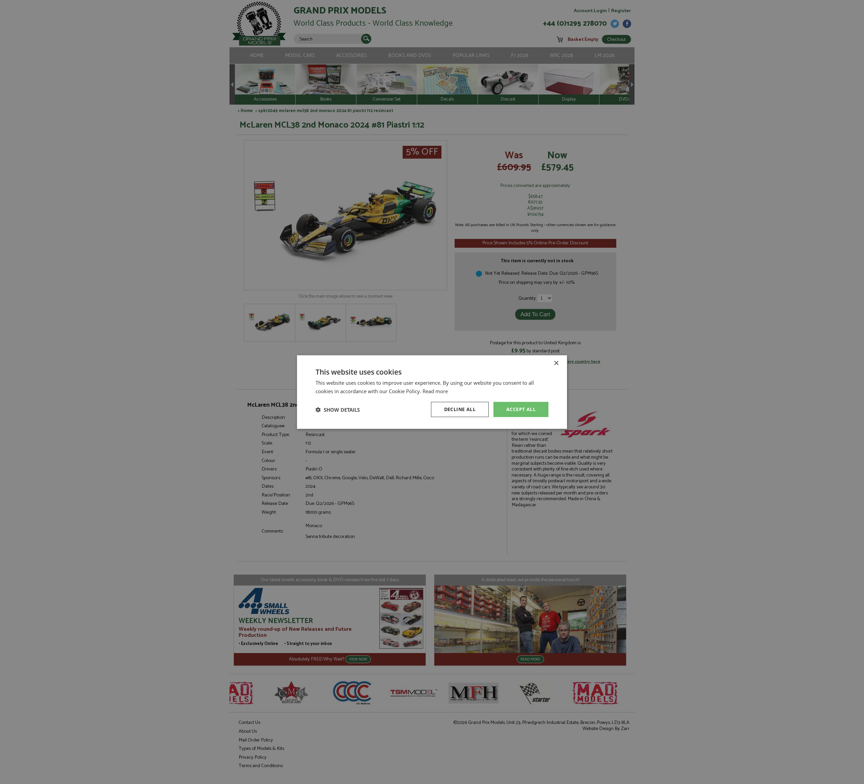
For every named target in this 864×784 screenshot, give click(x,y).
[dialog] (432, 392)
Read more (435, 390)
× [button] (556, 363)
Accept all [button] (521, 409)
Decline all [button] (460, 409)
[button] (338, 409)
